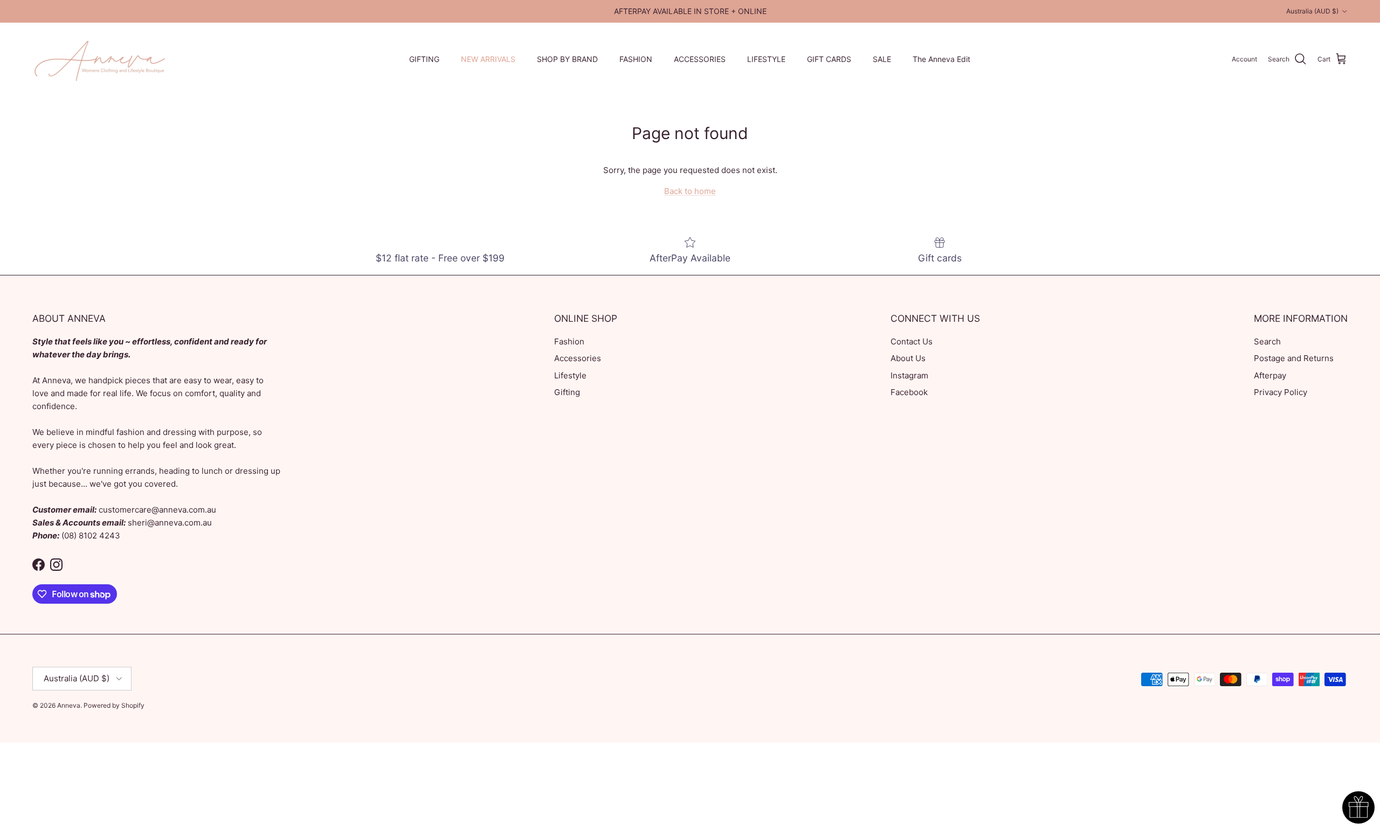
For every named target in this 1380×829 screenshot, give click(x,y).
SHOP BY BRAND (567, 59)
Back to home (690, 191)
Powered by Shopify (114, 705)
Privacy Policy (1280, 392)
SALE (882, 59)
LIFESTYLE (766, 59)
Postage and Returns (1294, 358)
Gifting (567, 392)
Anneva (68, 705)
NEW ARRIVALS (488, 59)
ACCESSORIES (700, 59)
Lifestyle (570, 375)
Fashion (569, 341)
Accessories (577, 358)
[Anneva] (99, 59)
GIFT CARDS (829, 59)
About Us (908, 358)
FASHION (635, 59)
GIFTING (424, 59)
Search (1267, 341)
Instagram (909, 375)
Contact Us (912, 341)
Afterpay (1270, 375)
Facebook (909, 392)
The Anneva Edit (941, 59)
